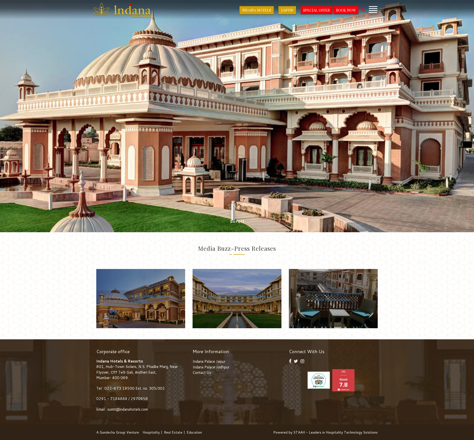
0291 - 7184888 (112, 398)
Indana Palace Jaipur (209, 361)
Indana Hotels (256, 10)
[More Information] (373, 8)
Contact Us (202, 372)
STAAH (299, 432)
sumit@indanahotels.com (127, 409)
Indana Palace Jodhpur (211, 367)
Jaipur (287, 10)
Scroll (237, 221)
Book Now (346, 10)
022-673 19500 (119, 388)
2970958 (139, 398)
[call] (363, 10)
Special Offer (316, 10)
